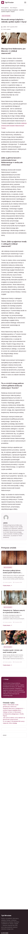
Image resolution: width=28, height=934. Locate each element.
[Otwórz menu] (25, 2)
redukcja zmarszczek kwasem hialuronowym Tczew (14, 125)
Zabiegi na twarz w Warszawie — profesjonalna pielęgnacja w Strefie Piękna (13, 714)
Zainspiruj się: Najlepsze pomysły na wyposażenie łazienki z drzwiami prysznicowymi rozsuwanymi (14, 613)
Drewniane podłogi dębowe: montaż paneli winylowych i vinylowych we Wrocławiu (12, 572)
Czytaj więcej (6, 585)
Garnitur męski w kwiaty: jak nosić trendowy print (12, 651)
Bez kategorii (6, 15)
